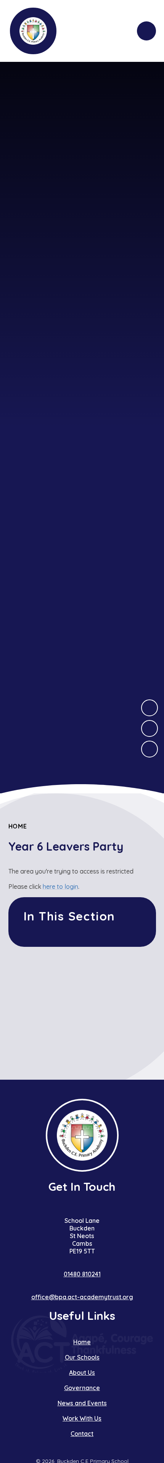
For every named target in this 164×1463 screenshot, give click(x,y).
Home (17, 826)
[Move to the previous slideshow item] (149, 728)
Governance (82, 1388)
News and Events (82, 1403)
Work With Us (82, 1418)
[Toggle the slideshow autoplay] (149, 749)
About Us (82, 1372)
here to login (60, 886)
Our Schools (82, 1357)
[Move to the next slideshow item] (149, 707)
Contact (82, 1433)
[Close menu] (146, 30)
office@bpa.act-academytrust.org (82, 1297)
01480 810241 (82, 1274)
